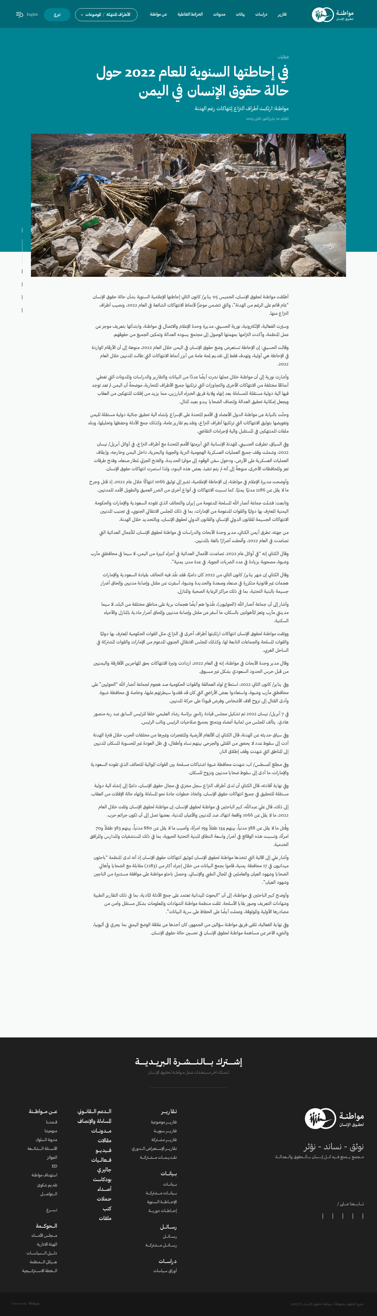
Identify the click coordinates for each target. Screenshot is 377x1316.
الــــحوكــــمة (46, 1226)
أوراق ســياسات (165, 1271)
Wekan (34, 1304)
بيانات (240, 15)
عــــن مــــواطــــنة (43, 1112)
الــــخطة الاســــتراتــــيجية (39, 1271)
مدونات (219, 15)
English (32, 14)
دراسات (261, 15)
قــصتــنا (51, 1122)
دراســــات (168, 1261)
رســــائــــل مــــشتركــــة (161, 1246)
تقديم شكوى (47, 1185)
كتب (107, 1209)
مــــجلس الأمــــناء (44, 1236)
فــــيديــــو (103, 1150)
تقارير (282, 15)
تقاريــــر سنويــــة (165, 1131)
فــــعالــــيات (101, 1160)
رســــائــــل (168, 1227)
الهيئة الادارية (47, 1245)
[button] (106, 14)
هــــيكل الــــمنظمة (43, 1262)
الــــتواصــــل (48, 1194)
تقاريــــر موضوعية (164, 1122)
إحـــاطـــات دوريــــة (162, 1211)
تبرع (57, 15)
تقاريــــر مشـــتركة (164, 1140)
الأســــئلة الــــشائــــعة (42, 1149)
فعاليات (283, 57)
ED (54, 1167)
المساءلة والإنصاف (94, 1121)
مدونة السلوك (46, 1140)
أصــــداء (104, 1189)
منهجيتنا (50, 1131)
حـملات (104, 1199)
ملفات (105, 1218)
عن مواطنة (158, 15)
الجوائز (52, 1158)
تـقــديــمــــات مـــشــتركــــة (158, 1158)
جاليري (104, 1170)
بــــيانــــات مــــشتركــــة (161, 1193)
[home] (332, 14)
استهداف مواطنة (44, 1175)
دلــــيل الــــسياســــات (42, 1254)
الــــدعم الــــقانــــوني (94, 1112)
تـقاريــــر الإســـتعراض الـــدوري (154, 1149)
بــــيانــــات (169, 1174)
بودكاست (102, 1180)
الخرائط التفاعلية (190, 15)
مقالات (104, 1141)
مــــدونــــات (101, 1131)
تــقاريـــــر (169, 1112)
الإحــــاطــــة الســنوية (162, 1202)
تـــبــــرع (51, 1210)
